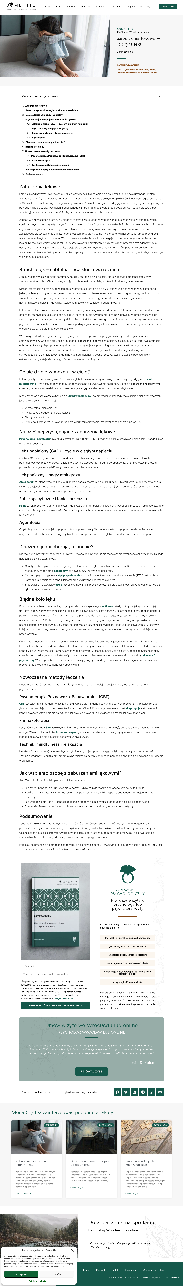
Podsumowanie (34, 174)
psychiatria (44, 438)
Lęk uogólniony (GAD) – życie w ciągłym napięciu (60, 123)
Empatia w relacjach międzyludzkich (139, 1162)
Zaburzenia (133, 65)
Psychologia (27, 438)
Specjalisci (116, 6)
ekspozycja (133, 708)
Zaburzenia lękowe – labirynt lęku (31, 1162)
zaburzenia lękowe (147, 72)
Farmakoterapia (41, 160)
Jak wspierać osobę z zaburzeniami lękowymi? (52, 169)
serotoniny (61, 570)
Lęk (123, 70)
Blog (58, 6)
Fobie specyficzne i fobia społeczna (52, 133)
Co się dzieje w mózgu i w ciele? (44, 114)
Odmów (57, 1274)
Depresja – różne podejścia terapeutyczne (90, 1162)
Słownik (71, 6)
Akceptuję (21, 1274)
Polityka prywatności (37, 1281)
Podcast (85, 6)
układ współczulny (79, 395)
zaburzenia (131, 72)
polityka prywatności (170, 1277)
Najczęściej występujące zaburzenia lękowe (50, 119)
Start (47, 6)
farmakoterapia (66, 732)
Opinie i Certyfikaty (139, 6)
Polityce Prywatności (63, 999)
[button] (72, 1250)
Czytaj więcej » (23, 1194)
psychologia (142, 70)
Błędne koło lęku (34, 146)
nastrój (130, 70)
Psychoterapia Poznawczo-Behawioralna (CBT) (58, 155)
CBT (22, 703)
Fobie (22, 505)
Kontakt (100, 6)
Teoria (152, 70)
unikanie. (108, 606)
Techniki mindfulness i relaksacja (51, 165)
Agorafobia (38, 137)
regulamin (156, 1277)
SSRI (48, 727)
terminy (121, 72)
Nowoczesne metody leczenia (42, 151)
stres (58, 584)
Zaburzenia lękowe (36, 105)
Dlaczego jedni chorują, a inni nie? (45, 142)
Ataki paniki (26, 481)
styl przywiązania (69, 575)
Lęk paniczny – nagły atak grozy (50, 128)
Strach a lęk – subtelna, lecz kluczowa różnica (52, 110)
